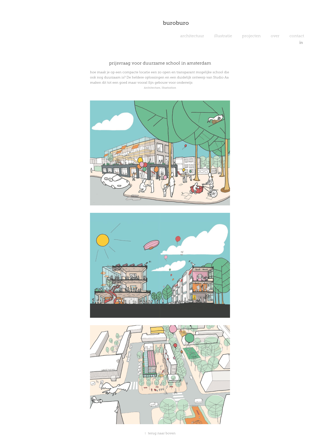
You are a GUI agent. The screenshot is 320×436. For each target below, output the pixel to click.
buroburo (176, 23)
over (275, 35)
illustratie (223, 35)
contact (296, 35)
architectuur (192, 35)
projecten (251, 35)
